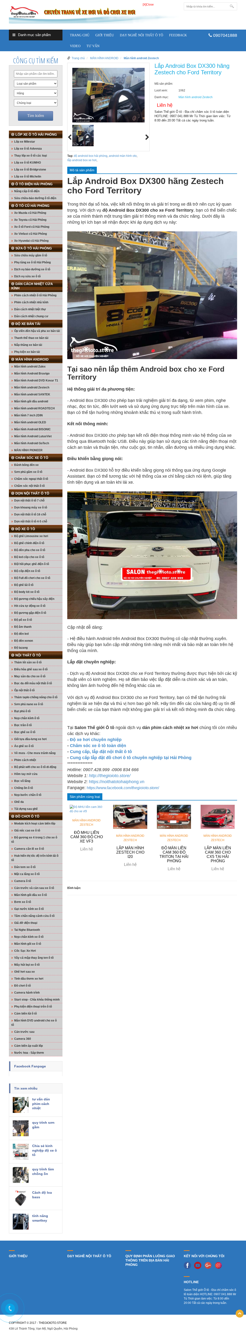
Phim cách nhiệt (25, 760)
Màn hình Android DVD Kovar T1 (36, 380)
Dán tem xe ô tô (25, 867)
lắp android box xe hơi (82, 160)
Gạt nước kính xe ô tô (29, 909)
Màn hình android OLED (30, 422)
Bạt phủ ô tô (22, 711)
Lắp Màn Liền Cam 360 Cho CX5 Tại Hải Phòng (217, 854)
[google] (209, 1265)
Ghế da (19, 802)
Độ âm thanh (22, 626)
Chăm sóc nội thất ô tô (29, 486)
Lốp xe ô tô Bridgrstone (30, 169)
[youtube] (199, 1265)
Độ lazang (21, 647)
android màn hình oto (123, 156)
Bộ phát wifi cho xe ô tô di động (35, 767)
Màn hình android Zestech (31, 387)
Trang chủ (79, 35)
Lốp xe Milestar (24, 141)
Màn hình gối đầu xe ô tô (30, 895)
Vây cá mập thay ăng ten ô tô (34, 957)
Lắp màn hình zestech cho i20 (130, 852)
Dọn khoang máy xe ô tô (30, 507)
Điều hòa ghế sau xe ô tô (31, 669)
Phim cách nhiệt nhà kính (31, 302)
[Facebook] (188, 1265)
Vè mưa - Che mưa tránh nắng (34, 753)
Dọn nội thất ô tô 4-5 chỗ (30, 521)
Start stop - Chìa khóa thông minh (37, 999)
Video (75, 46)
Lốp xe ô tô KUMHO (27, 162)
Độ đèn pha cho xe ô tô (29, 550)
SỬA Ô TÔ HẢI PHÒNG (33, 248)
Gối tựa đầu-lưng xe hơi (30, 739)
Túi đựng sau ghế (26, 809)
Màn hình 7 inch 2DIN (28, 415)
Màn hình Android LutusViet (33, 436)
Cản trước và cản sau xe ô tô (34, 888)
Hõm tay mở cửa (25, 774)
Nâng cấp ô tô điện (26, 191)
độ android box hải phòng (90, 156)
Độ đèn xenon (23, 640)
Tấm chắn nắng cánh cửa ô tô (34, 916)
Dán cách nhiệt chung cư (31, 316)
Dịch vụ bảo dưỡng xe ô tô (32, 269)
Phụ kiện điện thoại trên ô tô (33, 1006)
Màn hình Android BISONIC (32, 429)
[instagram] (219, 1265)
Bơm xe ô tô (22, 902)
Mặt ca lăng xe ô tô (27, 874)
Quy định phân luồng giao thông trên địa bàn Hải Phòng (150, 1260)
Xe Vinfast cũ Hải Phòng (30, 233)
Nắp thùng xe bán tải (28, 345)
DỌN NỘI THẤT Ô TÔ (32, 493)
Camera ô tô (22, 881)
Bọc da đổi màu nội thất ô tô (33, 683)
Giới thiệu (104, 35)
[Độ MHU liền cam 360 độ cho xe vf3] (87, 809)
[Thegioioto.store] (94, 12)
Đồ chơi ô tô (22, 985)
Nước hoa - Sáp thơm (29, 1052)
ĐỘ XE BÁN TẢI (27, 324)
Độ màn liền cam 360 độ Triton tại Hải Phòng (174, 854)
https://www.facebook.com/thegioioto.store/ (123, 788)
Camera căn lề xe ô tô (29, 848)
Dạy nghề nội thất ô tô (141, 35)
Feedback (178, 35)
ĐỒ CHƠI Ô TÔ (27, 816)
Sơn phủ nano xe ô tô (28, 704)
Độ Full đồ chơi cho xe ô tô (32, 578)
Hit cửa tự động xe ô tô (29, 606)
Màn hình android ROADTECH (34, 408)
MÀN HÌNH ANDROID (32, 359)
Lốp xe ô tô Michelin (27, 176)
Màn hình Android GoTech (31, 443)
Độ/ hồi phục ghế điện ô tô (31, 564)
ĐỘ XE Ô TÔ (25, 529)
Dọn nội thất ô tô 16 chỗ (30, 514)
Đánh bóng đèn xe (26, 465)
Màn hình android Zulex (30, 366)
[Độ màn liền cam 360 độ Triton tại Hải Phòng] (174, 816)
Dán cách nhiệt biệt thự (30, 309)
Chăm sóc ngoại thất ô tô (31, 479)
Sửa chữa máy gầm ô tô (30, 255)
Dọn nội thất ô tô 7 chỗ (29, 500)
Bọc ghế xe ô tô (24, 732)
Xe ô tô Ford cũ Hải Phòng (31, 226)
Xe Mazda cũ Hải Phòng (30, 213)
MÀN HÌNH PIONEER (28, 450)
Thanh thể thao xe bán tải (31, 338)
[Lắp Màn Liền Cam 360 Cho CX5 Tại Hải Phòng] (218, 816)
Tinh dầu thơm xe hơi (28, 978)
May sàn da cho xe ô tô (29, 676)
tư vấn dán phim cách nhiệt (41, 1103)
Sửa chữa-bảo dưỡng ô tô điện (35, 198)
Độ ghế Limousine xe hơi (31, 536)
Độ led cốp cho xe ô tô (29, 557)
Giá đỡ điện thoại (25, 923)
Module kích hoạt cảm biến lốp (34, 823)
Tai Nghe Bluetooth (27, 930)
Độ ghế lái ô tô (23, 585)
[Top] (240, 1314)
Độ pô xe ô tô (23, 620)
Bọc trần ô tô (23, 725)
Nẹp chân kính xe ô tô (28, 937)
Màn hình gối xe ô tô (27, 943)
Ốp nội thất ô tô (24, 690)
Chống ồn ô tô (23, 788)
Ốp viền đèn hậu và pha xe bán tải (37, 331)
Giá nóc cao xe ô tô (27, 830)
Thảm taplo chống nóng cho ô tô (35, 697)
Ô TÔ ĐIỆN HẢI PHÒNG (34, 184)
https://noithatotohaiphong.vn (116, 781)
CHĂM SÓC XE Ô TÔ (31, 458)
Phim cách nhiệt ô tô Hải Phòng (35, 295)
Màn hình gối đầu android (31, 401)
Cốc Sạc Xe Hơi (25, 950)
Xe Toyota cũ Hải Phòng (30, 220)
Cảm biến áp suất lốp (28, 1045)
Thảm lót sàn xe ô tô (28, 662)
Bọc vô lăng (22, 781)
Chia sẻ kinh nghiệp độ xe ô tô (44, 1150)
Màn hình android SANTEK (32, 394)
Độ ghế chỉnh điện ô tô (29, 543)
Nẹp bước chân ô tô (27, 795)
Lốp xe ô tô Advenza (28, 148)
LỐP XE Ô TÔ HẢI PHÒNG (36, 134)
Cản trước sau (24, 1032)
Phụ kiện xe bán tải (27, 352)
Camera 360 (22, 1038)
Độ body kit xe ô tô (26, 592)
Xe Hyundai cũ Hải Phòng (31, 240)
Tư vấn (92, 46)
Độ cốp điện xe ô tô (27, 571)
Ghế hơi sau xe (24, 971)
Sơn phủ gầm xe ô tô (28, 472)
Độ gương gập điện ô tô (30, 613)
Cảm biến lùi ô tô (25, 1013)
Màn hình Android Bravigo (31, 373)
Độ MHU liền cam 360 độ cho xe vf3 (86, 837)
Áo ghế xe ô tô (24, 746)
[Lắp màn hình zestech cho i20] (130, 816)
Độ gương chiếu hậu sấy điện (34, 599)
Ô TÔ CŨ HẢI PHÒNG (32, 206)
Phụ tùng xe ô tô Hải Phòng (32, 262)
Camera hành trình (27, 992)
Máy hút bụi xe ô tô (27, 964)
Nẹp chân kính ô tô (26, 718)
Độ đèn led (21, 633)
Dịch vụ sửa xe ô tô (27, 276)
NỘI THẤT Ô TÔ (28, 655)
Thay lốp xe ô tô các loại (30, 155)
